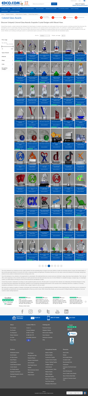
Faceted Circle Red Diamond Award (68, 78)
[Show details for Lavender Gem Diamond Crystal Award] (32, 47)
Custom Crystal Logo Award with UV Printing (56, 211)
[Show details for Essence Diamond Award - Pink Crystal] (44, 91)
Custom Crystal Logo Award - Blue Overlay (32, 211)
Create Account (73, 0)
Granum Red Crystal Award (20, 254)
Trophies (29, 367)
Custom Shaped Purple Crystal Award (44, 233)
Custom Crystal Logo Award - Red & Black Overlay (44, 211)
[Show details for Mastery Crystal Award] (68, 47)
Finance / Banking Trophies (51, 362)
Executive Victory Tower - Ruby (32, 122)
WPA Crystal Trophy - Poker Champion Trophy (81, 144)
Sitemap (44, 391)
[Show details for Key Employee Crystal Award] (56, 135)
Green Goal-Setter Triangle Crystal (56, 255)
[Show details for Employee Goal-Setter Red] (81, 224)
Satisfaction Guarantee (47, 337)
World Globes (31, 372)
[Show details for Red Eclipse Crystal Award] (32, 135)
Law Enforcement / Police (50, 369)
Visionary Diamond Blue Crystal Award (20, 78)
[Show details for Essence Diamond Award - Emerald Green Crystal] (32, 91)
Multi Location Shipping (48, 332)
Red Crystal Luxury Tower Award (68, 122)
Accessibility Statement (31, 337)
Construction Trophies (50, 357)
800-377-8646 (80, 4)
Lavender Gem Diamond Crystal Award (32, 55)
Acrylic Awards (13, 355)
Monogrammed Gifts (32, 355)
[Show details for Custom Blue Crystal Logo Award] (20, 157)
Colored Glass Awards (33, 14)
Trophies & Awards (10, 14)
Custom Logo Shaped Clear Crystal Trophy (44, 188)
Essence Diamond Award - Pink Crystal (44, 100)
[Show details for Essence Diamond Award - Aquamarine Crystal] (20, 91)
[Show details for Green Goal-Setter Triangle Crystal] (56, 246)
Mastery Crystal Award (69, 55)
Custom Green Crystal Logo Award (32, 188)
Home (2, 14)
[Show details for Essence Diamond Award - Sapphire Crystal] (56, 91)
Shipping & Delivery (47, 330)
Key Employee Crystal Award (56, 144)
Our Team (12, 337)
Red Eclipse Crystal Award (32, 143)
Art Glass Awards (13, 357)
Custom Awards (13, 367)
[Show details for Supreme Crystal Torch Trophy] (68, 180)
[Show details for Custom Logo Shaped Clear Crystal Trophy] (44, 180)
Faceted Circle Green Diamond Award (56, 78)
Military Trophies (48, 374)
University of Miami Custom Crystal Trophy (32, 233)
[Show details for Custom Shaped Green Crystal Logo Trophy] (68, 202)
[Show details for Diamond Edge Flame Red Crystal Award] (81, 246)
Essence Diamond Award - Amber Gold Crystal (80, 78)
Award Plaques (13, 359)
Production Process (47, 327)
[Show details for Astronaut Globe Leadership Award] (44, 47)
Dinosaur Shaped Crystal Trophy (80, 211)
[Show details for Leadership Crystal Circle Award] (20, 135)
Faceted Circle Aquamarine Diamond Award (32, 78)
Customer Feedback (30, 330)
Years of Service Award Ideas (69, 375)
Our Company (13, 327)
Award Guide (65, 352)
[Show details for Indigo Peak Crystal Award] (81, 47)
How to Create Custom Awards (69, 373)
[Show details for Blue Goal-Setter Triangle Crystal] (44, 246)
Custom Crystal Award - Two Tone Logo (44, 166)
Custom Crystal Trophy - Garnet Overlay (56, 166)
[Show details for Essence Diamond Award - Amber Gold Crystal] (81, 69)
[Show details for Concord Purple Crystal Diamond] (20, 113)
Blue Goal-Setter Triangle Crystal (44, 255)
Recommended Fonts (67, 362)
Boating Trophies (48, 355)
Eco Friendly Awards (14, 369)
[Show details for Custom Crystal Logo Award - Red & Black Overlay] (44, 202)
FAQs (44, 339)
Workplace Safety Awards (50, 383)
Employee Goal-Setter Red (80, 232)
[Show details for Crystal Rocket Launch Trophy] (56, 47)
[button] (28, 340)
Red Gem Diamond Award (20, 55)
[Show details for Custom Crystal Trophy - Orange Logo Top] (81, 157)
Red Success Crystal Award (56, 121)
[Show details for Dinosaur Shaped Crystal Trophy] (81, 202)
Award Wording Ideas (67, 371)
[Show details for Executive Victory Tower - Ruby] (32, 113)
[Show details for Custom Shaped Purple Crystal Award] (44, 224)
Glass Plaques (30, 353)
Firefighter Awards (49, 364)
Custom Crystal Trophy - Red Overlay (20, 188)
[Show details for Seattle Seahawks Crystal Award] (20, 224)
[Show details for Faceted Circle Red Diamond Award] (68, 69)
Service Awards (31, 362)
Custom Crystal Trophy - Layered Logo (68, 166)
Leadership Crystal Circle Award (20, 144)
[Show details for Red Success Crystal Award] (56, 113)
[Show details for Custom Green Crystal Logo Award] (32, 180)
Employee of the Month (15, 371)
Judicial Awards (48, 367)
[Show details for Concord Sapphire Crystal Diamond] (81, 113)
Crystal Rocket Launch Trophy (56, 55)
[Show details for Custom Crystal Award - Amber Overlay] (32, 157)
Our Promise (12, 330)
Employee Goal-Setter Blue (68, 232)
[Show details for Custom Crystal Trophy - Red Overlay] (20, 180)
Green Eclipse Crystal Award (44, 143)
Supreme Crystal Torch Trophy (68, 188)
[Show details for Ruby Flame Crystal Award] (81, 91)
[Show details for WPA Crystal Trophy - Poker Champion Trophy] (81, 135)
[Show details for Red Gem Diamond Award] (20, 47)
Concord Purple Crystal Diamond (20, 122)
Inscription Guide (66, 359)
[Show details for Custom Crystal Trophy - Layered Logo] (68, 157)
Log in (80, 0)
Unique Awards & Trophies (21, 14)
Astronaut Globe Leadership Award (44, 55)
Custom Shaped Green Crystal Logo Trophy (68, 211)
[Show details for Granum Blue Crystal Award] (32, 246)
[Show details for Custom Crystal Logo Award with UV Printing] (56, 202)
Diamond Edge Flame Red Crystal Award (80, 255)
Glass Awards (13, 376)
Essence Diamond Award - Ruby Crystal (68, 100)
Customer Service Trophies (51, 359)
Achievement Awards (14, 352)
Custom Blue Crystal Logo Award (20, 166)
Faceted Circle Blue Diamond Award (44, 78)
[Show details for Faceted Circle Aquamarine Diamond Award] (32, 69)
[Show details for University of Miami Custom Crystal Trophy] (32, 224)
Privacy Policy (13, 339)
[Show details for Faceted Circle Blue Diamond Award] (44, 69)
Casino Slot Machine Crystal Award (69, 144)
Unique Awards (31, 374)
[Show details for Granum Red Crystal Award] (20, 246)
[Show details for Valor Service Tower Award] (44, 113)
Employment (65, 364)
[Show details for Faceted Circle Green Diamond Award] (56, 69)
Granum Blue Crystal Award (32, 254)
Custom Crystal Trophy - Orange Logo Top (80, 166)
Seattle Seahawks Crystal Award (20, 233)
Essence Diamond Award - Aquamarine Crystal (20, 100)
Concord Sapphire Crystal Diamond (80, 122)
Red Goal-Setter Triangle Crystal (68, 255)
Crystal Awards (13, 362)
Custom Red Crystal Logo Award (56, 188)
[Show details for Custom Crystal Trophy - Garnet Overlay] (56, 157)
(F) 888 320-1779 (30, 335)
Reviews (64, 355)
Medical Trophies (48, 371)
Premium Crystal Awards (33, 360)
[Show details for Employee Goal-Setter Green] (56, 224)
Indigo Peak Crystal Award (80, 55)
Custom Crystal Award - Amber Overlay (32, 166)
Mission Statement (14, 335)
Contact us (28, 327)
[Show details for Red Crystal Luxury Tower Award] (68, 113)
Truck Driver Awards (49, 381)
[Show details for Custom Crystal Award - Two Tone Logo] (44, 157)
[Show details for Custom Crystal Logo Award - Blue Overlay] (32, 202)
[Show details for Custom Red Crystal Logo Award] (56, 180)
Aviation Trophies (49, 352)
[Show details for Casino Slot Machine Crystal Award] (68, 135)
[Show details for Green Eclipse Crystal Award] (44, 135)
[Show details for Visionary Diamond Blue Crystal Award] (20, 69)
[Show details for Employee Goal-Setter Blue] (68, 224)
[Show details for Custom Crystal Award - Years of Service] (81, 180)
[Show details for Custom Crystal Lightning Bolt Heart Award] (20, 202)
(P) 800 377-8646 (30, 332)
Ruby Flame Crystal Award (80, 99)
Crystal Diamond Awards (15, 364)
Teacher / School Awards (50, 379)
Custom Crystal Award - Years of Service (80, 188)
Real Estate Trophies (49, 376)
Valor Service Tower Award (44, 121)
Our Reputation (13, 332)
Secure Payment (46, 335)
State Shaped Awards (32, 365)
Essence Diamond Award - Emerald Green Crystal (32, 100)
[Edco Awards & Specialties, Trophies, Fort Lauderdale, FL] (72, 341)
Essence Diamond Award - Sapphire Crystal (56, 100)
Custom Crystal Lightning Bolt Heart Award (20, 211)
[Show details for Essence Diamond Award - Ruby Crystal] (68, 91)
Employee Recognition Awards (16, 374)
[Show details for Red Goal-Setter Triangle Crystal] (68, 246)
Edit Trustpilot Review (67, 357)
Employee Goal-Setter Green (56, 232)
